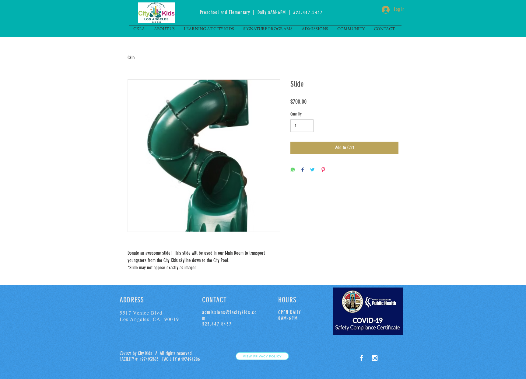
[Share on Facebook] (302, 170)
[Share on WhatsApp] (292, 170)
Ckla (131, 57)
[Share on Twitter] (312, 170)
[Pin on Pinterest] (323, 170)
